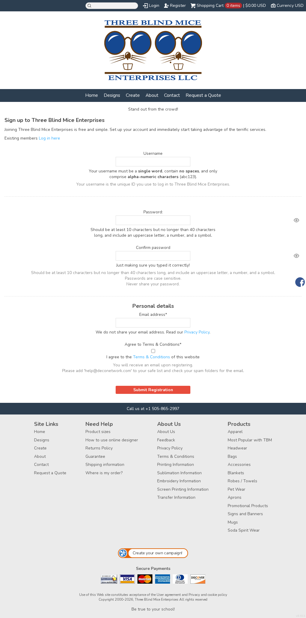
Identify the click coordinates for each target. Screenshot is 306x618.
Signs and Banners (245, 514)
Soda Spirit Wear (244, 530)
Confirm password (153, 247)
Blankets (236, 473)
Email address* (153, 314)
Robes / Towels (242, 481)
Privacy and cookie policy (208, 594)
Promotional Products (248, 506)
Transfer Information (176, 497)
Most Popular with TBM (250, 440)
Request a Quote (203, 95)
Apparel (235, 432)
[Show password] (296, 220)
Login (154, 5)
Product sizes (98, 432)
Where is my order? (104, 473)
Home (91, 95)
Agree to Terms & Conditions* (153, 344)
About (152, 95)
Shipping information (104, 464)
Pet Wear (236, 489)
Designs (112, 95)
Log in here (49, 138)
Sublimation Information (179, 473)
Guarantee (95, 456)
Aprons (234, 497)
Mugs (233, 522)
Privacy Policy (196, 332)
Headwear (237, 448)
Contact (172, 95)
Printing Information (175, 464)
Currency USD (290, 5)
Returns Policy (99, 448)
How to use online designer (111, 440)
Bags (232, 456)
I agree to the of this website (153, 357)
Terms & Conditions (151, 357)
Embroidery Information (179, 481)
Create (133, 95)
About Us (166, 432)
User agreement (169, 594)
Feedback (166, 440)
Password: (153, 212)
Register (178, 5)
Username (153, 153)
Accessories (239, 464)
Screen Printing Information (183, 489)
